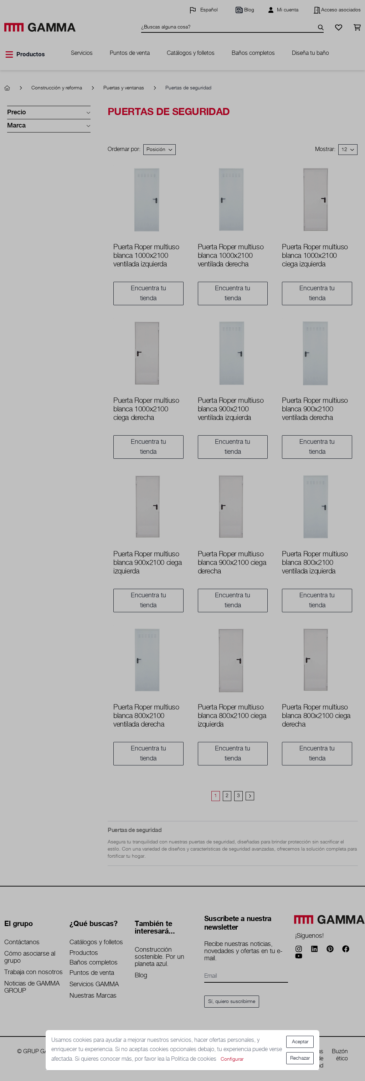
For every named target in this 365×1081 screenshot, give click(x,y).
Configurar (232, 1059)
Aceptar (300, 1041)
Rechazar (300, 1058)
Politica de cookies (194, 1059)
